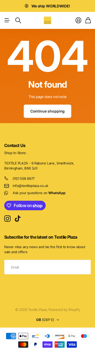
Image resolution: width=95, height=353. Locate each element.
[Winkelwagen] (88, 20)
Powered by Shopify (64, 309)
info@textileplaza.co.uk (30, 186)
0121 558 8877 (24, 178)
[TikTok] (17, 219)
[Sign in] (78, 20)
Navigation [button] (7, 20)
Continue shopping (47, 111)
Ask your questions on (39, 193)
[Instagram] (7, 219)
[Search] (18, 20)
